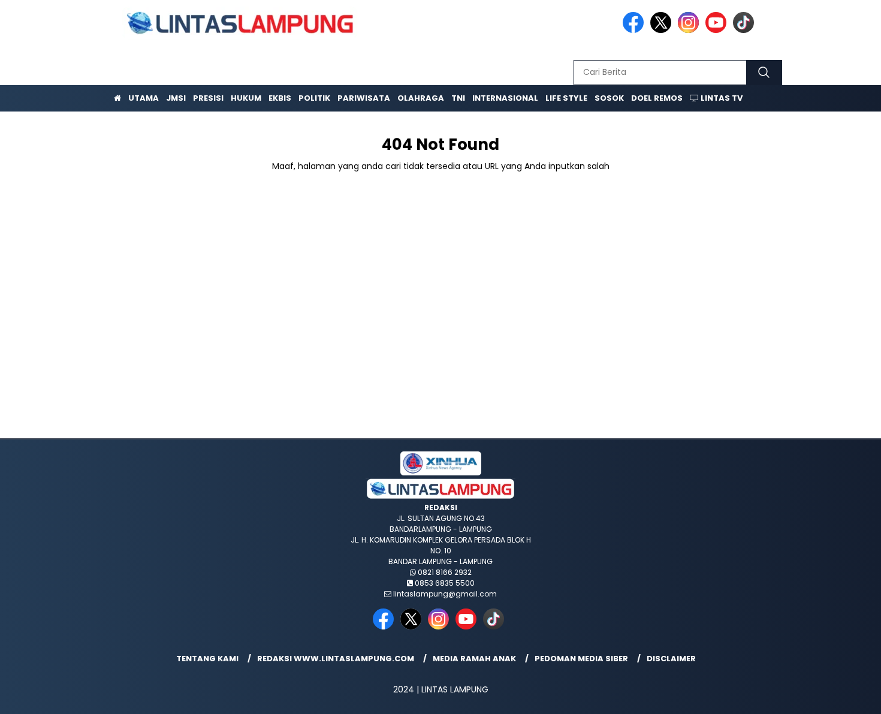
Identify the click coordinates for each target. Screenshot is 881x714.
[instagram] (690, 30)
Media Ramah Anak (474, 658)
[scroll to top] (844, 695)
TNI (458, 98)
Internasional (505, 98)
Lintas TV (721, 98)
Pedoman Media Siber (581, 658)
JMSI (176, 98)
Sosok (609, 98)
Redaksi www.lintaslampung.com (335, 658)
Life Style (566, 98)
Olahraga (420, 98)
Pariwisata (363, 98)
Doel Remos (657, 98)
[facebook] (635, 30)
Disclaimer (671, 658)
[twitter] (662, 30)
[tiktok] (745, 30)
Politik (314, 98)
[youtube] (718, 30)
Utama (143, 98)
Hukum (246, 98)
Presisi (208, 98)
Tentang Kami (207, 658)
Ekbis (279, 98)
